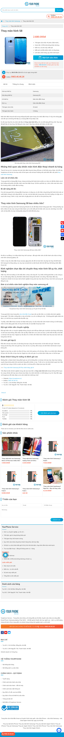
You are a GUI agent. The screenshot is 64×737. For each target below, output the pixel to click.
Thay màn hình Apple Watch (31, 728)
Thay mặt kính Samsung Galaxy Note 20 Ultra (30, 459)
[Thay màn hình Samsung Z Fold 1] (32, 486)
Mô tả (5, 84)
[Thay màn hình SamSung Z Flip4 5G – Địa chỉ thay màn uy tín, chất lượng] (52, 484)
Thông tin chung (18, 84)
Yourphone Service (32, 4)
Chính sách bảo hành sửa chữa (11, 682)
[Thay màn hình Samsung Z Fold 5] (52, 456)
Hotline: (47, 626)
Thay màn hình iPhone (39, 726)
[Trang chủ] (1, 21)
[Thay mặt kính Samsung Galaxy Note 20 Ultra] (32, 456)
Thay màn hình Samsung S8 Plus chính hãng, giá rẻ (19, 367)
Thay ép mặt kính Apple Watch (45, 724)
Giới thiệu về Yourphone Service (11, 702)
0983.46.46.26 (56, 17)
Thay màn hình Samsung (54, 726)
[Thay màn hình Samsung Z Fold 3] (11, 486)
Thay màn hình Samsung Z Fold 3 (10, 490)
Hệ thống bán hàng (8, 664)
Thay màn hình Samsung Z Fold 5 (52, 459)
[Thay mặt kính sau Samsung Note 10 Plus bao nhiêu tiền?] (11, 456)
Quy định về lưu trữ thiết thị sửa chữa (13, 695)
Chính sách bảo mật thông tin (11, 689)
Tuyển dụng (6, 679)
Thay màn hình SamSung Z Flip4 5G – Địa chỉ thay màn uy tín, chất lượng (52, 487)
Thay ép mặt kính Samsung (27, 724)
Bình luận (32, 84)
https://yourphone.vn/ (15, 378)
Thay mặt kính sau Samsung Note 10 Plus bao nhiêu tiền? (11, 459)
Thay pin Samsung (11, 726)
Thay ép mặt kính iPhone (10, 724)
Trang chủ (5, 26)
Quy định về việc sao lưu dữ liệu (11, 692)
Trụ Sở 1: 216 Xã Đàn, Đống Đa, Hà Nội (14, 645)
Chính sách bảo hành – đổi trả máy (12, 685)
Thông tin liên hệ (7, 699)
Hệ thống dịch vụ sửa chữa (10, 668)
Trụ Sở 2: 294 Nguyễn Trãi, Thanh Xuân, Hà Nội (16, 648)
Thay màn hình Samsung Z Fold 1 (31, 490)
